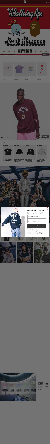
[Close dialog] (47, 208)
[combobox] (30, 221)
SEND (37, 225)
